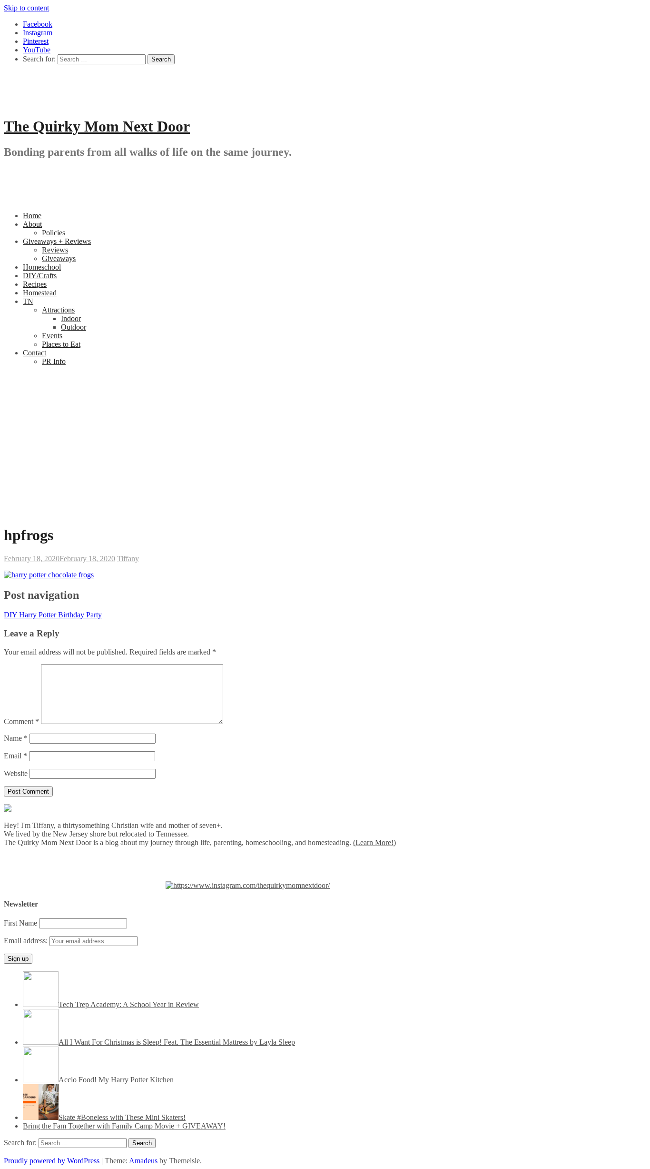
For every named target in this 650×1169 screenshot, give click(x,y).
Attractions (58, 310)
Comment (21, 721)
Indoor (71, 318)
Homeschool (42, 267)
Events (52, 336)
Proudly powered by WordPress (51, 1161)
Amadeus (143, 1161)
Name (16, 738)
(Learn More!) (374, 842)
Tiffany (128, 558)
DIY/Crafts (40, 276)
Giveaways (59, 258)
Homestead (40, 293)
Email (15, 756)
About (32, 224)
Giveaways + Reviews (57, 241)
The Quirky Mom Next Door (97, 126)
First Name (20, 923)
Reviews (55, 250)
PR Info (54, 361)
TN (28, 301)
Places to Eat (61, 344)
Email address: (26, 941)
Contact (34, 353)
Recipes (35, 284)
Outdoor (73, 327)
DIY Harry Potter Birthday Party (53, 615)
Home (32, 216)
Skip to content (26, 8)
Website (16, 773)
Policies (53, 233)
